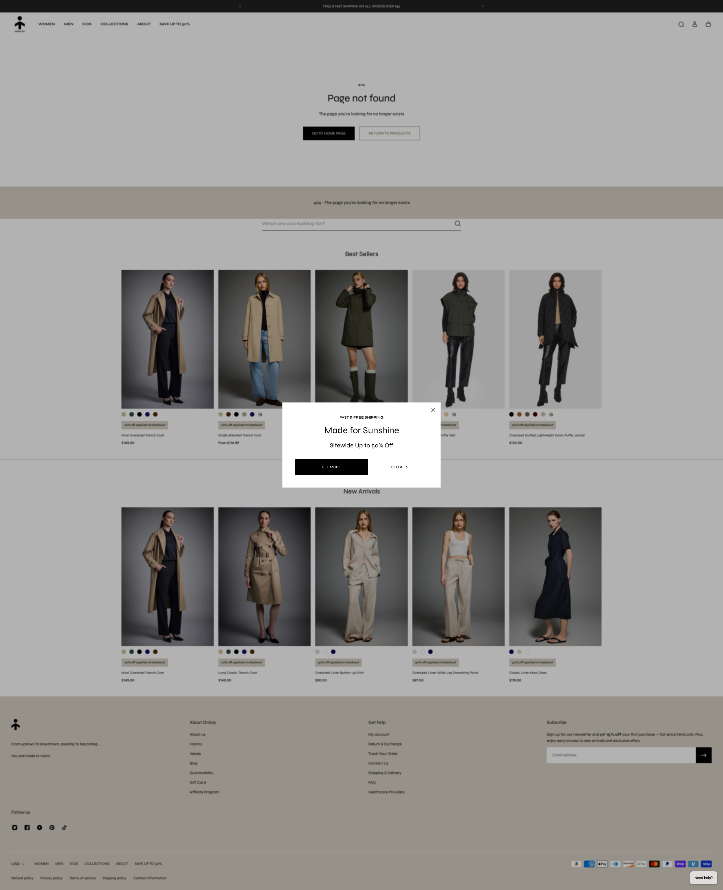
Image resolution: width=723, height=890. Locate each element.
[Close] (440, 387)
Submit (329, 494)
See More (331, 467)
